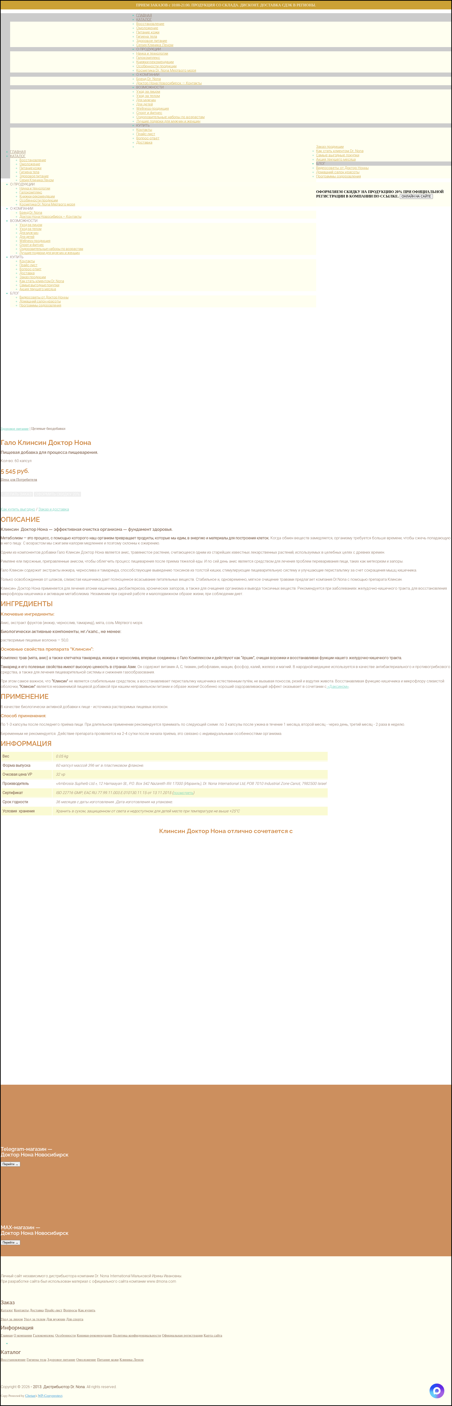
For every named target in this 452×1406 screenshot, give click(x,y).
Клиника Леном (132, 1360)
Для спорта (74, 1319)
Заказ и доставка (53, 509)
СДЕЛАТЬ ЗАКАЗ (17, 494)
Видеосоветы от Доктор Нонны (44, 297)
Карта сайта (213, 1335)
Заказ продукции (33, 277)
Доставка (27, 273)
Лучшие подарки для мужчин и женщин (50, 253)
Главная (7, 1335)
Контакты (27, 261)
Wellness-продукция (35, 241)
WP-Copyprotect (50, 1396)
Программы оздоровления (40, 305)
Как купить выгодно (18, 509)
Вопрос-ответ (30, 269)
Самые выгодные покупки (39, 285)
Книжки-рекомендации (37, 196)
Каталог (7, 1310)
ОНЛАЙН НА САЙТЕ (416, 196)
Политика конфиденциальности (137, 1335)
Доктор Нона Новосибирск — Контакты (50, 216)
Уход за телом (30, 229)
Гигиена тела (29, 172)
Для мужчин (29, 233)
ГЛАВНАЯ (18, 152)
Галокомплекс (31, 192)
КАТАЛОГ (18, 156)
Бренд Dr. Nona (31, 212)
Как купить (86, 1310)
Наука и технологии (35, 188)
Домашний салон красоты (40, 301)
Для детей (27, 237)
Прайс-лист (28, 265)
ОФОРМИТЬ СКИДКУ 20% (57, 494)
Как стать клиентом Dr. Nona (42, 281)
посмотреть (183, 793)
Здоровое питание (34, 176)
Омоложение (30, 164)
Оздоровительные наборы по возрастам (51, 249)
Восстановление (33, 160)
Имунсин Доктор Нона (19, 1402)
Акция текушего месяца (38, 289)
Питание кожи (30, 168)
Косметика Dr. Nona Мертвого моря (47, 204)
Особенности (65, 1335)
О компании (23, 1335)
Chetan (30, 1396)
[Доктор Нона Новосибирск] (68, 143)
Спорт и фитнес (32, 245)
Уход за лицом (31, 225)
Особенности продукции (39, 200)
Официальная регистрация (182, 1335)
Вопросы (70, 1310)
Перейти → (10, 1164)
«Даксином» (338, 686)
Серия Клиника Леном (37, 180)
